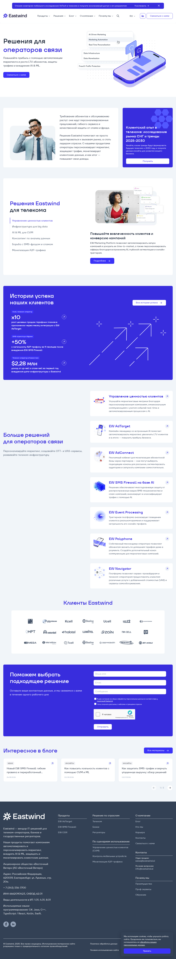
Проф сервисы (143, 889)
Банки (96, 826)
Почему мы (105, 15)
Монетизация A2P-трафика (108, 861)
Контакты (140, 837)
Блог (71, 15)
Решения (58, 15)
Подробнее (100, 260)
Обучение (140, 894)
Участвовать (140, 6)
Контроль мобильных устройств (110, 856)
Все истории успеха (147, 302)
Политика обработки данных (103, 944)
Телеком (97, 821)
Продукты (42, 15)
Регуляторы (99, 832)
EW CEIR (62, 832)
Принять (147, 951)
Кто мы (139, 826)
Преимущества (143, 883)
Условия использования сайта (104, 950)
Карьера (140, 832)
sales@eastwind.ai (145, 860)
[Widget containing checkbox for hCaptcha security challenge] (114, 714)
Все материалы (156, 750)
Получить (148, 161)
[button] (154, 788)
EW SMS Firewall (67, 826)
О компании (86, 15)
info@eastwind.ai (144, 868)
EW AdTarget (65, 821)
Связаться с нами (159, 15)
